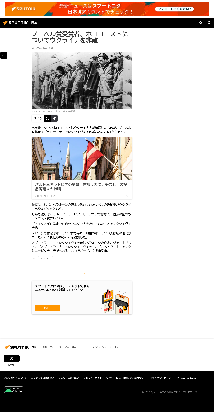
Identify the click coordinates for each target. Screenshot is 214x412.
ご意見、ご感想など (68, 377)
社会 (35, 258)
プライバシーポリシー (161, 377)
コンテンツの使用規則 (42, 377)
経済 (67, 347)
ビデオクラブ (116, 347)
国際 (45, 347)
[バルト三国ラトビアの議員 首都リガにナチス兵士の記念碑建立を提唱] (82, 158)
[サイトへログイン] (200, 22)
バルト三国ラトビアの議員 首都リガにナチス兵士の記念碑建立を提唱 (81, 186)
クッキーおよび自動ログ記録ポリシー (126, 377)
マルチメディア (100, 347)
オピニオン (84, 347)
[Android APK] (13, 390)
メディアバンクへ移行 (65, 111)
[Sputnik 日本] (16, 25)
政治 (59, 347)
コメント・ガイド (92, 377)
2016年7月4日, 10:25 (42, 47)
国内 (52, 347)
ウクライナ (46, 258)
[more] (127, 195)
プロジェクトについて (15, 377)
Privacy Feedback (186, 377)
